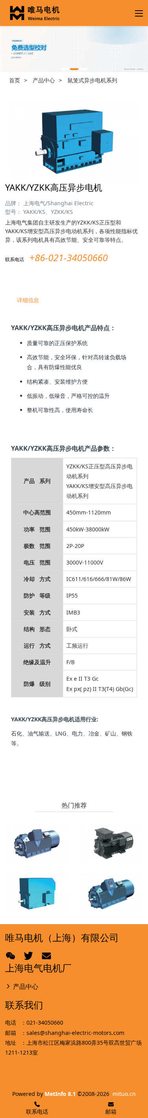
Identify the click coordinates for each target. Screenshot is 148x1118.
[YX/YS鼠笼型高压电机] (37, 894)
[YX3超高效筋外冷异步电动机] (111, 844)
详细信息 (28, 300)
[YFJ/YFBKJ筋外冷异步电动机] (37, 844)
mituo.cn (124, 1094)
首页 (14, 80)
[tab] (74, 300)
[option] (74, 49)
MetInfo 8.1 (60, 1094)
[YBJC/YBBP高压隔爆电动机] (111, 894)
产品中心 (44, 80)
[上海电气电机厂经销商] (34, 13)
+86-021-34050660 (68, 257)
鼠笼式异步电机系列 (92, 80)
